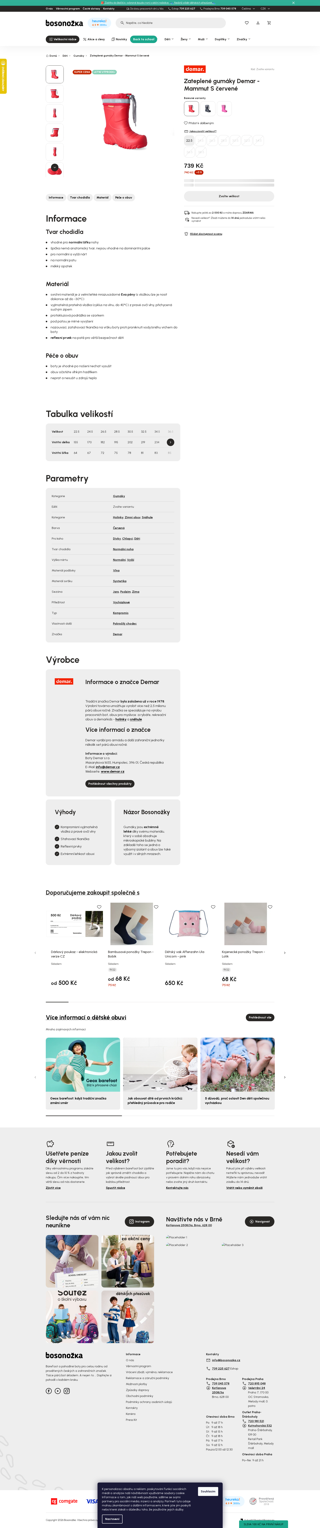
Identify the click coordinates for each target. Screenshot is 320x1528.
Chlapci (127, 538)
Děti (137, 538)
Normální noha (123, 549)
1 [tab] (57, 1001)
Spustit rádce (115, 1188)
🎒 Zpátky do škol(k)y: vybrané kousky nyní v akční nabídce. (135, 2)
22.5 (189, 140)
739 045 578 (228, 8)
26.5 (212, 140)
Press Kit (131, 1420)
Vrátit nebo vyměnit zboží (244, 1188)
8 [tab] (217, 1002)
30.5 (235, 140)
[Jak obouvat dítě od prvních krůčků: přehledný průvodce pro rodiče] (160, 1065)
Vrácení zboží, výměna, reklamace (149, 1372)
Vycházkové (121, 602)
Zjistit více (53, 1188)
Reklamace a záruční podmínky (147, 1378)
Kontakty (109, 8)
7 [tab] (194, 1002)
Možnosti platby (136, 1384)
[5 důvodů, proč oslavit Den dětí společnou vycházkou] (237, 1065)
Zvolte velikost (229, 196)
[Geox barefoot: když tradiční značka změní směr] (83, 1065)
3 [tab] (102, 1002)
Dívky (117, 538)
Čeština (246, 8)
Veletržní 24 (256, 1388)
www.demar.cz (112, 771)
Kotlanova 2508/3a (219, 1390)
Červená (119, 528)
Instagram (142, 1221)
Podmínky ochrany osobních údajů (149, 1402)
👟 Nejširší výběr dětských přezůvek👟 (192, 2)
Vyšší (130, 560)
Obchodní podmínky (139, 1396)
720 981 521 (256, 1421)
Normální (119, 560)
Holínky (118, 517)
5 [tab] (148, 1002)
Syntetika (119, 581)
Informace (56, 197)
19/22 (112, 969)
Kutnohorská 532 (260, 1425)
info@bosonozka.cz (226, 1360)
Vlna (116, 570)
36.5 (189, 152)
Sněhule (147, 517)
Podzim (125, 591)
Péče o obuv (123, 197)
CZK (263, 8)
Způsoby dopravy (137, 1390)
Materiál (103, 197)
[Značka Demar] (197, 69)
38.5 (201, 152)
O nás (49, 8)
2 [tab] (80, 1002)
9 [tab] (240, 1002)
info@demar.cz (108, 767)
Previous (35, 953)
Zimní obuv (132, 517)
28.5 (224, 140)
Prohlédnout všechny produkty (110, 783)
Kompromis (121, 613)
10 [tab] (262, 1002)
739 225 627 (187, 8)
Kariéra (130, 1414)
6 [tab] (171, 1002)
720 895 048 (257, 1383)
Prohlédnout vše (260, 1017)
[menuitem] (62, 39)
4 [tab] (125, 1002)
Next (170, 442)
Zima (135, 591)
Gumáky (119, 496)
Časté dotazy (91, 8)
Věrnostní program (68, 8)
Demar (117, 634)
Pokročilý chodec (125, 623)
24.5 (201, 140)
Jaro (116, 591)
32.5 (247, 140)
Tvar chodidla (80, 197)
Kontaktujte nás (177, 1188)
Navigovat (262, 1221)
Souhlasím (208, 1491)
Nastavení (112, 1519)
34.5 (259, 140)
